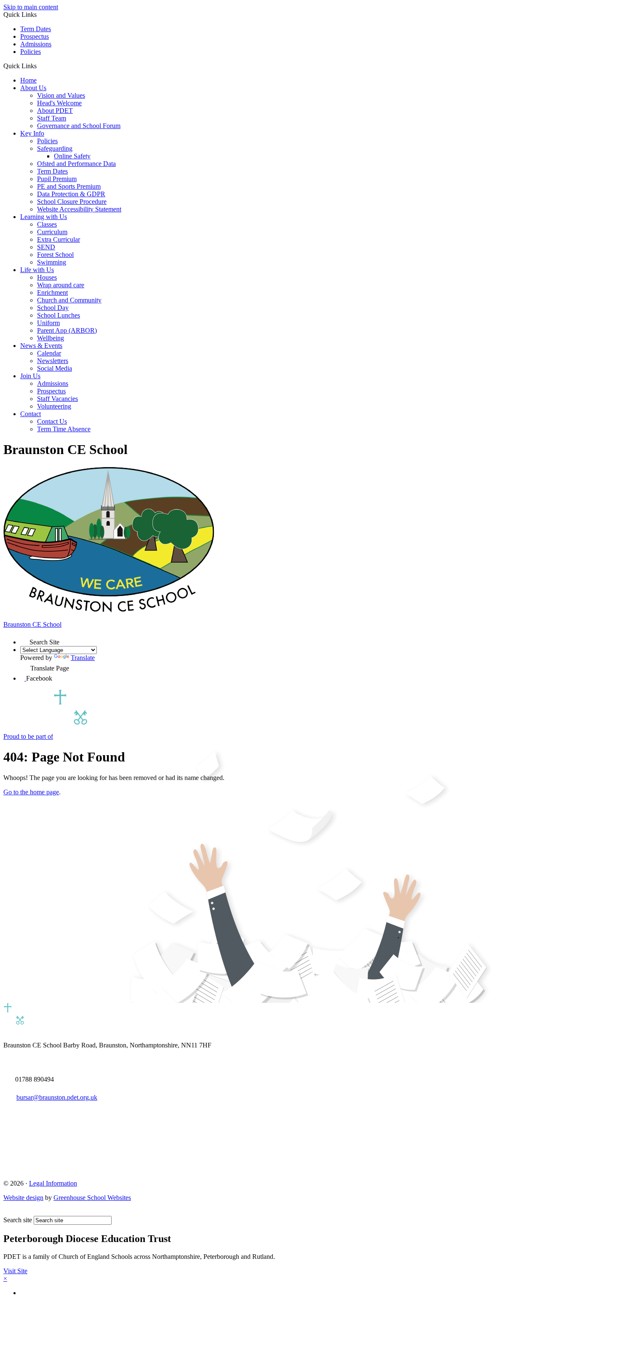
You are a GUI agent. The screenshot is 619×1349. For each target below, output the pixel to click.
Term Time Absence (64, 429)
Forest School (55, 254)
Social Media (54, 368)
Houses (47, 277)
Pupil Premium (57, 178)
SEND (46, 247)
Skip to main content (30, 7)
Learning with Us (43, 216)
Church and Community (69, 300)
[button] (39, 65)
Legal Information (53, 1183)
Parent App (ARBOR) (67, 330)
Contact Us (52, 421)
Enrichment (52, 292)
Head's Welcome (59, 103)
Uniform (48, 322)
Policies (30, 51)
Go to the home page (31, 792)
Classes (47, 224)
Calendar (49, 353)
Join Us (30, 375)
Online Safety (72, 156)
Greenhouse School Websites (92, 1197)
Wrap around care (60, 284)
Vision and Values (61, 95)
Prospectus (34, 36)
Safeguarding (54, 148)
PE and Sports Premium (69, 186)
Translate (83, 657)
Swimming (51, 262)
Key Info (32, 133)
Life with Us (37, 269)
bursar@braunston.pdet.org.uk (56, 1097)
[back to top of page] (7, 1211)
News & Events (41, 345)
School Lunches (58, 315)
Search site (17, 1219)
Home (28, 80)
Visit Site (15, 1270)
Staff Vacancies (57, 398)
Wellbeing (50, 338)
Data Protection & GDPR (71, 194)
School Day (53, 307)
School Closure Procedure (72, 201)
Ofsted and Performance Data (76, 163)
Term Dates (35, 28)
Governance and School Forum (78, 125)
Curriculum (52, 231)
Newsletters (52, 360)
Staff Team (51, 118)
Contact (30, 413)
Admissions (35, 44)
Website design (23, 1197)
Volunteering (54, 406)
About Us (33, 87)
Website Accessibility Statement (79, 209)
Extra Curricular (58, 239)
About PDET (55, 110)
